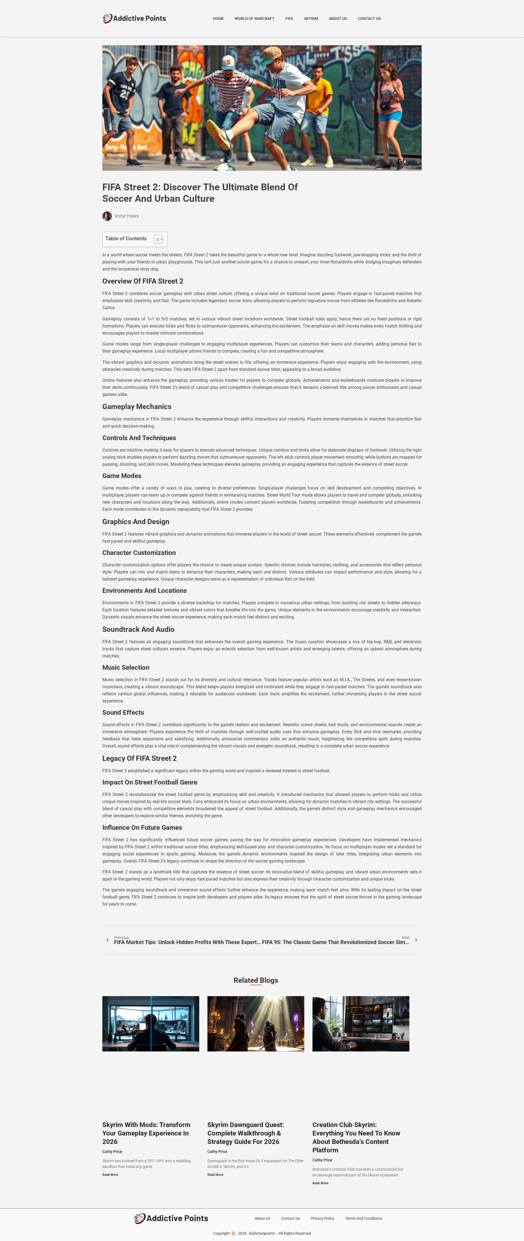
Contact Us (369, 18)
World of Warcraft (255, 18)
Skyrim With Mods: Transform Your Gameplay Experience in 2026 (146, 1133)
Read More (110, 1175)
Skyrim (311, 18)
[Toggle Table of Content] (156, 239)
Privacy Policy (322, 1218)
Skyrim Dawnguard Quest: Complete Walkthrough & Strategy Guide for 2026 (245, 1133)
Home (218, 18)
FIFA (289, 18)
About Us (338, 18)
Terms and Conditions (363, 1218)
